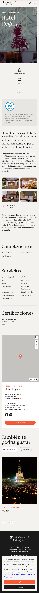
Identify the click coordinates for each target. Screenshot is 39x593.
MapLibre (32, 379)
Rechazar (19, 587)
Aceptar (19, 582)
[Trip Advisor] (10, 414)
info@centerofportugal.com (19, 555)
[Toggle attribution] (36, 379)
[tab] (9, 449)
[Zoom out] (36, 344)
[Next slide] (11, 522)
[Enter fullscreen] (36, 337)
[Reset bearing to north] (36, 347)
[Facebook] (6, 414)
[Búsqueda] (30, 3)
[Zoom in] (36, 341)
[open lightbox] (10, 183)
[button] (35, 3)
